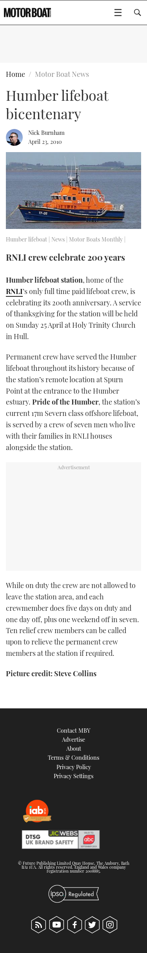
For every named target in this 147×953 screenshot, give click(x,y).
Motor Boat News (62, 74)
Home (15, 74)
